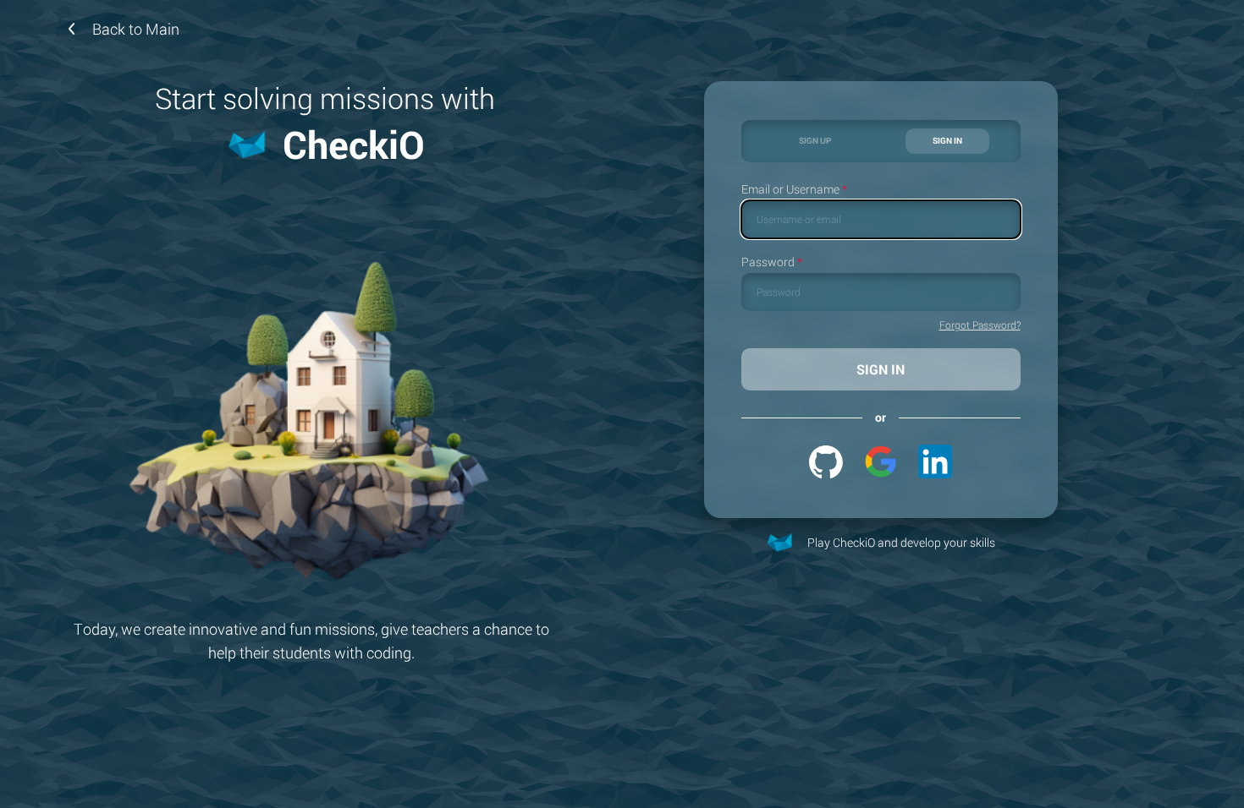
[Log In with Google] (881, 461)
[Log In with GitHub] (826, 461)
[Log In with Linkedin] (935, 461)
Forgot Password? (980, 325)
